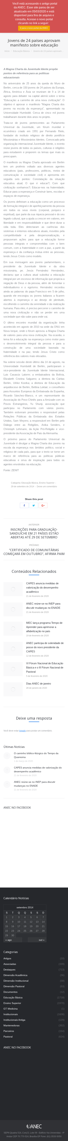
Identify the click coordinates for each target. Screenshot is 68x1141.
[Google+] (43, 505)
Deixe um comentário (47, 486)
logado (22, 731)
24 (18, 930)
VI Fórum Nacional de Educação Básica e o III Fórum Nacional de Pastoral (44, 667)
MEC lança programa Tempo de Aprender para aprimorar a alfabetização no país (44, 627)
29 (6, 935)
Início (7, 51)
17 (18, 926)
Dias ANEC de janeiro (38, 683)
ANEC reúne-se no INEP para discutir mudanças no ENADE (43, 605)
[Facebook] (24, 505)
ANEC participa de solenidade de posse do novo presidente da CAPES (45, 647)
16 (12, 926)
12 (31, 921)
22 (6, 930)
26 (31, 930)
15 (6, 926)
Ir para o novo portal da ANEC (34, 28)
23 (12, 930)
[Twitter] (33, 505)
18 (25, 926)
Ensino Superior (46, 483)
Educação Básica (21, 51)
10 (18, 921)
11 (25, 921)
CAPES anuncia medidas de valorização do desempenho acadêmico (42, 587)
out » (41, 939)
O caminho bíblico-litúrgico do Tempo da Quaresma (36, 755)
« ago (8, 939)
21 (43, 926)
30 (12, 935)
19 (31, 926)
